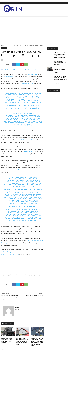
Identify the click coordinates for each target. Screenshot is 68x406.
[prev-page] (2, 350)
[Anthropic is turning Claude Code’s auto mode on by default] (50, 63)
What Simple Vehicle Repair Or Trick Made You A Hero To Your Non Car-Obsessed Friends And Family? (22, 341)
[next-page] (5, 350)
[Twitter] (18, 64)
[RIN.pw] (8, 311)
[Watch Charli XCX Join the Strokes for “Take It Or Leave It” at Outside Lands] (50, 77)
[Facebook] (14, 64)
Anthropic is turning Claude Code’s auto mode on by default (60, 63)
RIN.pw (17, 307)
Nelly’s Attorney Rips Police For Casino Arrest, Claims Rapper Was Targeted (11, 297)
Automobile (8, 45)
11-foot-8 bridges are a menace (10, 252)
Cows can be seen (28, 151)
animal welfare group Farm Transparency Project (16, 170)
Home (2, 45)
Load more (56, 83)
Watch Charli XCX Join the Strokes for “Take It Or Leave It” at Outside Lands (60, 78)
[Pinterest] (22, 64)
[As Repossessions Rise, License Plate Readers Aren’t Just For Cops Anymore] (8, 331)
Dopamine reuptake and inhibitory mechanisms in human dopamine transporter (34, 297)
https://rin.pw (18, 309)
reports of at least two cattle (23, 140)
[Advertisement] (34, 29)
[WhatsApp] (26, 64)
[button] (65, 14)
